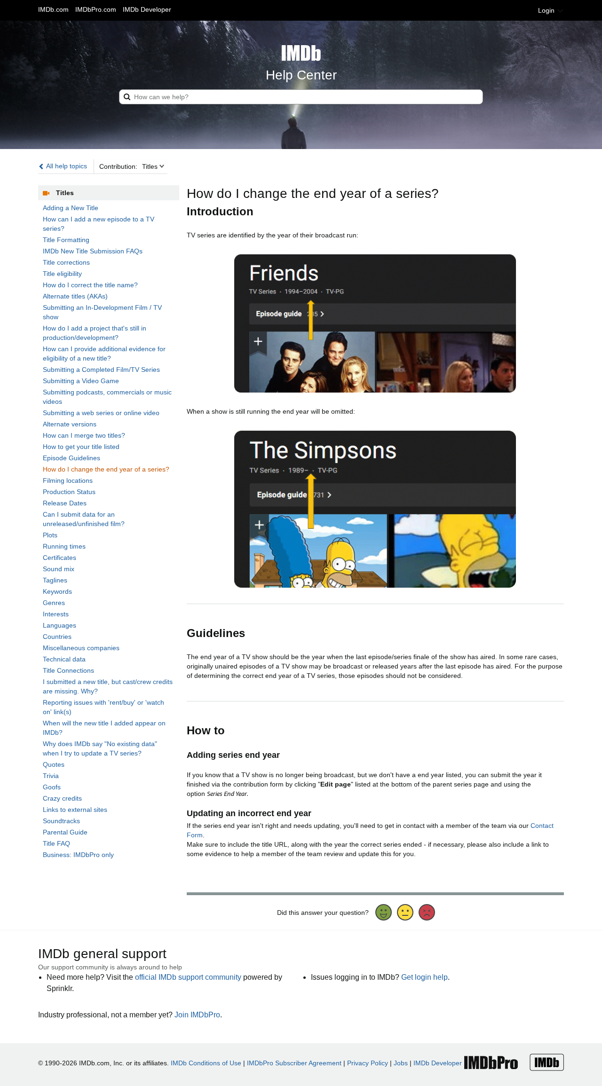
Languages (59, 625)
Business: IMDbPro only (78, 854)
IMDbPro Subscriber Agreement (294, 1063)
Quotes (53, 764)
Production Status (69, 492)
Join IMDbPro (197, 1015)
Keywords (57, 591)
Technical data (64, 659)
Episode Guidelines (71, 458)
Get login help (424, 977)
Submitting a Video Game (81, 381)
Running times (64, 546)
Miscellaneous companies (81, 648)
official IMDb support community (188, 977)
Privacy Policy (367, 1063)
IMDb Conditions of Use (206, 1063)
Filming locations (68, 480)
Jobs (401, 1063)
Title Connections (68, 670)
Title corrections (66, 262)
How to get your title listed (81, 446)
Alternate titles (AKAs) (75, 296)
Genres (54, 602)
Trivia (51, 775)
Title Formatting (66, 240)
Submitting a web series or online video (101, 413)
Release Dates (65, 503)
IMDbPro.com (95, 9)
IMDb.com (53, 9)
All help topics (66, 166)
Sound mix (58, 569)
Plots (50, 535)
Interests (56, 614)
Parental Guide (65, 832)
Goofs (52, 787)
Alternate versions (69, 424)
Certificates (59, 557)
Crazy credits (62, 798)
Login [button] (547, 10)
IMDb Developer (147, 9)
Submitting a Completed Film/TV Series (101, 369)
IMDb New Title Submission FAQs (93, 251)
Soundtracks (61, 821)
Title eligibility (62, 273)
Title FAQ (56, 843)
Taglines (55, 580)
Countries (57, 636)
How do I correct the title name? (90, 285)
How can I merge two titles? (84, 435)
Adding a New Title (70, 208)
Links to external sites (75, 809)
